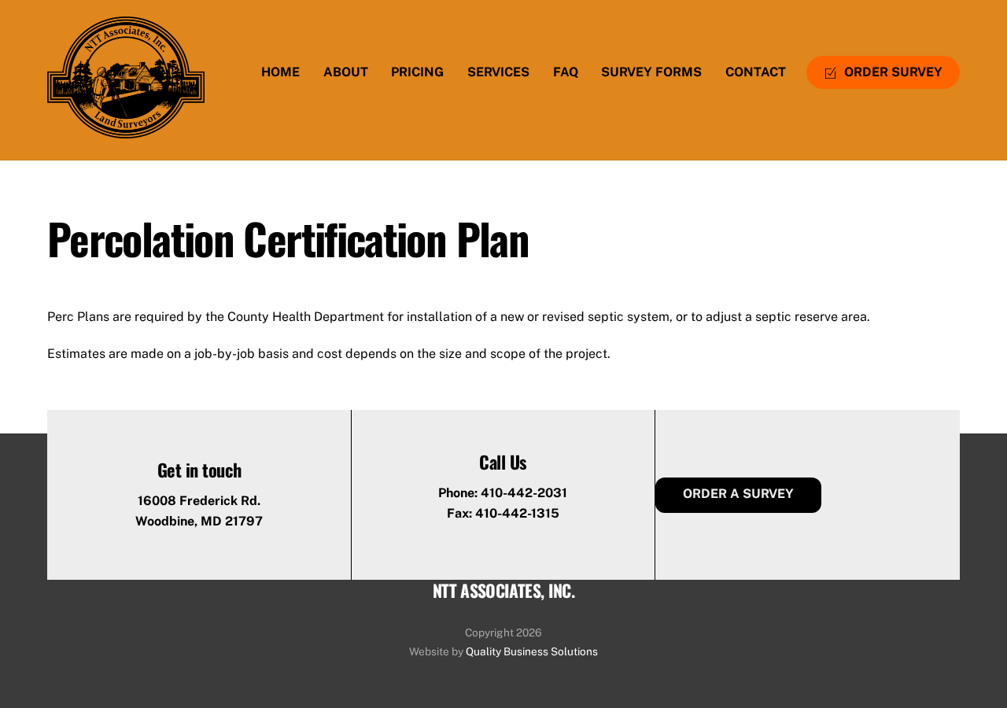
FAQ (565, 72)
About (345, 72)
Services (498, 72)
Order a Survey (738, 493)
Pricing (417, 72)
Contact (755, 72)
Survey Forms (651, 72)
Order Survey (891, 72)
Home (280, 72)
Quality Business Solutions (532, 651)
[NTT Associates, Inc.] (126, 128)
